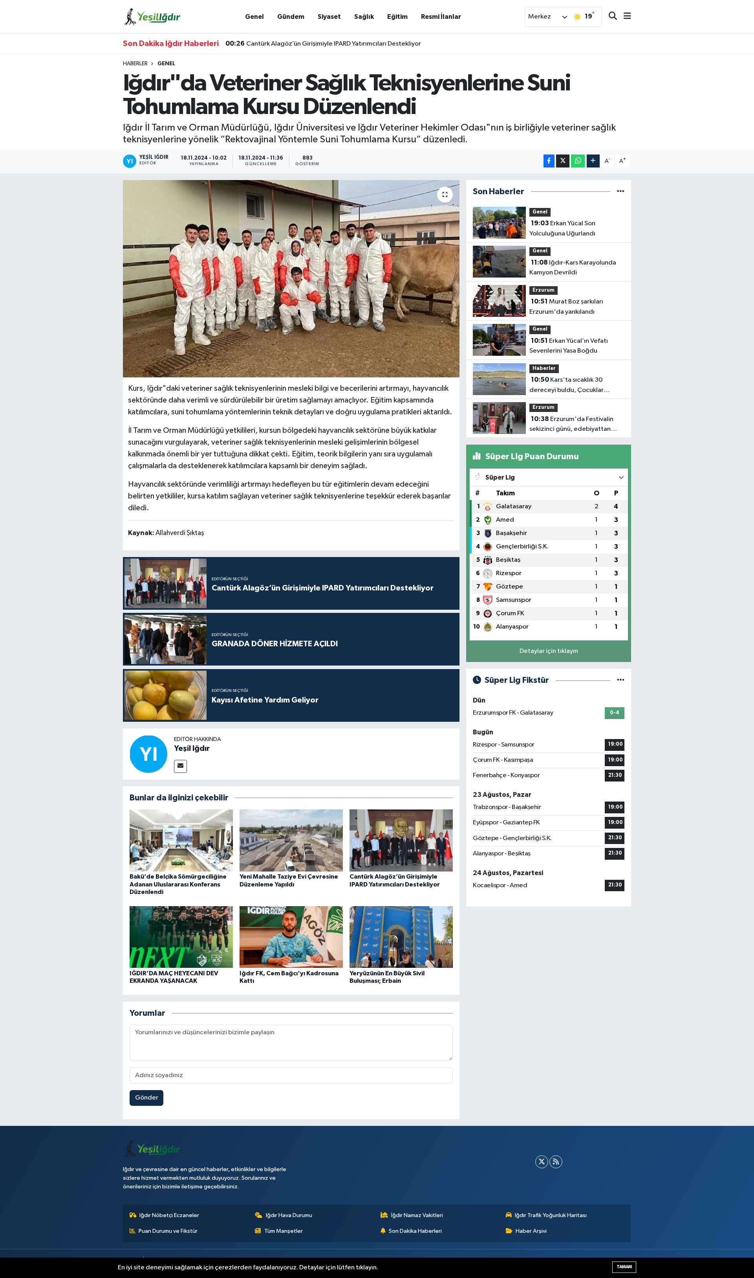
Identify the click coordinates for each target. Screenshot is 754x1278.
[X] (541, 1161)
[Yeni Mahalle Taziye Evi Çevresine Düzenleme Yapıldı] (291, 840)
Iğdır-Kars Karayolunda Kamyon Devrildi (572, 267)
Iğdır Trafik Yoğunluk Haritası (551, 1215)
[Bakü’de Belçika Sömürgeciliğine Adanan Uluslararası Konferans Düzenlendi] (181, 840)
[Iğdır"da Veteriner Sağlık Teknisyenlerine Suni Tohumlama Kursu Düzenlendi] (291, 278)
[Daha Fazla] (593, 160)
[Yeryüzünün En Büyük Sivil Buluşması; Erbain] (401, 937)
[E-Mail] (180, 766)
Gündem (290, 16)
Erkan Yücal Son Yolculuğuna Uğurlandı (562, 228)
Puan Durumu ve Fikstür (168, 1231)
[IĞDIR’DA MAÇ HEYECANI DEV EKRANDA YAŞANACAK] (181, 937)
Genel (254, 16)
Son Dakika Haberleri (415, 1231)
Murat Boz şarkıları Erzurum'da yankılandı (566, 306)
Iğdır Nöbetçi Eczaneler (169, 1215)
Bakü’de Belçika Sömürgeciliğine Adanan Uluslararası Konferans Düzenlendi (178, 884)
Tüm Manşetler (283, 1231)
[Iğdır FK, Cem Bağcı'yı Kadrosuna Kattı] (291, 937)
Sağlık (364, 16)
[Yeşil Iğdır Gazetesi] (152, 16)
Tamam (624, 1267)
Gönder (146, 1097)
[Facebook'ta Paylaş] (549, 160)
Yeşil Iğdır (192, 748)
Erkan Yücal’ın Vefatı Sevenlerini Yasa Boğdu (568, 346)
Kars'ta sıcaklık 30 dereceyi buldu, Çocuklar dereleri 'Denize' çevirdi (566, 385)
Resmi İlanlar (441, 16)
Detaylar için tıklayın (549, 651)
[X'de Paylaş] (562, 160)
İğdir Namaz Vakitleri (417, 1215)
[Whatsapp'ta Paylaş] (578, 160)
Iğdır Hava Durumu (289, 1215)
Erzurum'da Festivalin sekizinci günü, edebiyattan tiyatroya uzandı (571, 425)
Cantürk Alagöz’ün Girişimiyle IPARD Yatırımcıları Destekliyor (323, 43)
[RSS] (555, 1161)
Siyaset (329, 16)
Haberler (135, 63)
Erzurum (544, 290)
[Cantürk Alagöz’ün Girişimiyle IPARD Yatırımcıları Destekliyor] (401, 840)
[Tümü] (620, 191)
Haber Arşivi (531, 1231)
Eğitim (397, 16)
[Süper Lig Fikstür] (620, 680)
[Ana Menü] (624, 16)
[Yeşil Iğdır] (148, 753)
